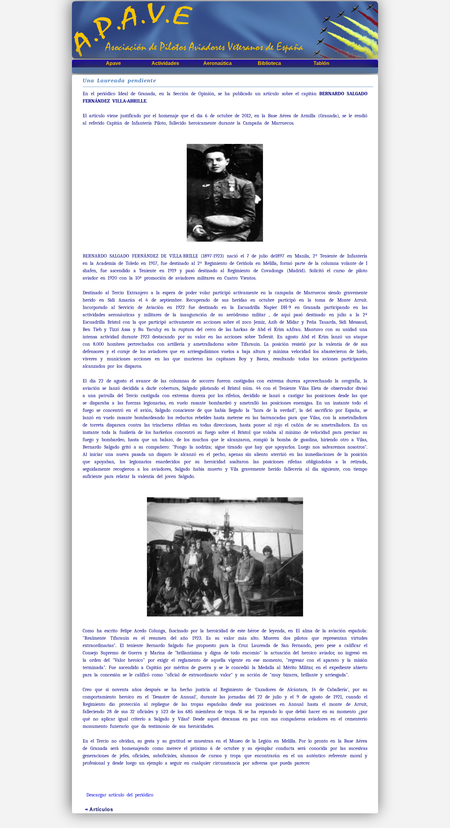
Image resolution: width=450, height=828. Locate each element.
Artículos (101, 809)
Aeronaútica (217, 63)
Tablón (321, 63)
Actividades (165, 63)
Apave (113, 63)
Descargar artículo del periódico (119, 795)
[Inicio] (225, 29)
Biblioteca (269, 63)
